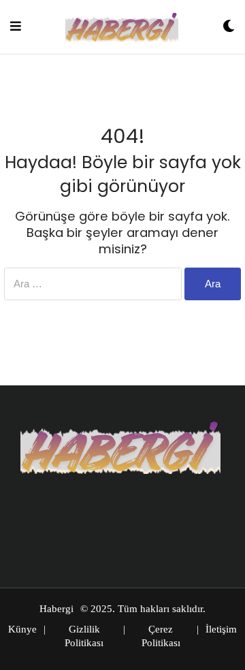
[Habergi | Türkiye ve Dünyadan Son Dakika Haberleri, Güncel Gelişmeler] (122, 27)
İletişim (221, 629)
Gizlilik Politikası (84, 636)
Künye (22, 629)
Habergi (56, 608)
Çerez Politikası (161, 636)
